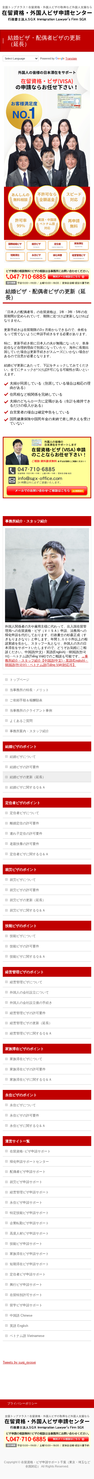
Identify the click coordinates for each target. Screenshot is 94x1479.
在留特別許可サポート (26, 1295)
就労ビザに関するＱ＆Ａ (27, 910)
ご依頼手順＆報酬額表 (26, 700)
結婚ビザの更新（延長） (28, 777)
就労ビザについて (23, 880)
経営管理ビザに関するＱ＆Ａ (31, 1033)
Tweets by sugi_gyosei (19, 1362)
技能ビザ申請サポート (26, 1244)
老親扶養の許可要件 (24, 844)
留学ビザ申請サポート (26, 1305)
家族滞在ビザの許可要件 (28, 1069)
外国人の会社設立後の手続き (31, 1003)
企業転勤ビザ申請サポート (29, 1223)
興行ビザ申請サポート (26, 1284)
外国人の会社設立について (29, 992)
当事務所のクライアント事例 (31, 710)
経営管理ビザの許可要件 (28, 1013)
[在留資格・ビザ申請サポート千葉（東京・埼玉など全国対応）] (47, 19)
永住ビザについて (23, 1105)
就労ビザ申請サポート (26, 1182)
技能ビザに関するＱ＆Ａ (27, 956)
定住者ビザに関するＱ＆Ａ (29, 854)
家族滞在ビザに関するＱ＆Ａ (31, 1079)
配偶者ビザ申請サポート (28, 1172)
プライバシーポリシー (22, 1403)
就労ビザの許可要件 (24, 890)
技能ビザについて (23, 936)
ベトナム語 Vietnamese (27, 1336)
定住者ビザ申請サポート (28, 1274)
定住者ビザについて (24, 813)
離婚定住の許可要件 (24, 823)
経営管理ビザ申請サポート (29, 1192)
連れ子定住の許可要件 (26, 833)
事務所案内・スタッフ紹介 (29, 731)
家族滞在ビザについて (26, 1059)
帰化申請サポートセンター (29, 1161)
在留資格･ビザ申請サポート (30, 1151)
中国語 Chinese (21, 1315)
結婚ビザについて (23, 757)
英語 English (19, 1326)
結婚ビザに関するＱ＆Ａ (27, 787)
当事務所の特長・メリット (29, 690)
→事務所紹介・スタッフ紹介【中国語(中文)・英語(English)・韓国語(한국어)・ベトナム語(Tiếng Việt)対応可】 (46, 660)
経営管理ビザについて (26, 982)
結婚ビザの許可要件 (24, 767)
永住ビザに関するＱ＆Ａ (27, 1126)
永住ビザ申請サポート (26, 1202)
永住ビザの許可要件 (24, 1115)
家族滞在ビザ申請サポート (29, 1254)
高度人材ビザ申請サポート (29, 1233)
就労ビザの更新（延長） (28, 900)
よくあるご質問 (21, 721)
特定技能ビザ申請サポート (29, 1213)
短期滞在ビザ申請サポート (29, 1264)
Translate (71, 58)
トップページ (19, 680)
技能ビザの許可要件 (24, 946)
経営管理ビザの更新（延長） (31, 1023)
